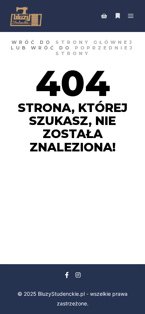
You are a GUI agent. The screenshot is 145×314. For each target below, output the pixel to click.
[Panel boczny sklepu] (104, 16)
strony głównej (94, 42)
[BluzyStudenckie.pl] (26, 16)
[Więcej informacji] (117, 16)
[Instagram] (78, 275)
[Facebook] (67, 275)
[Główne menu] (131, 16)
